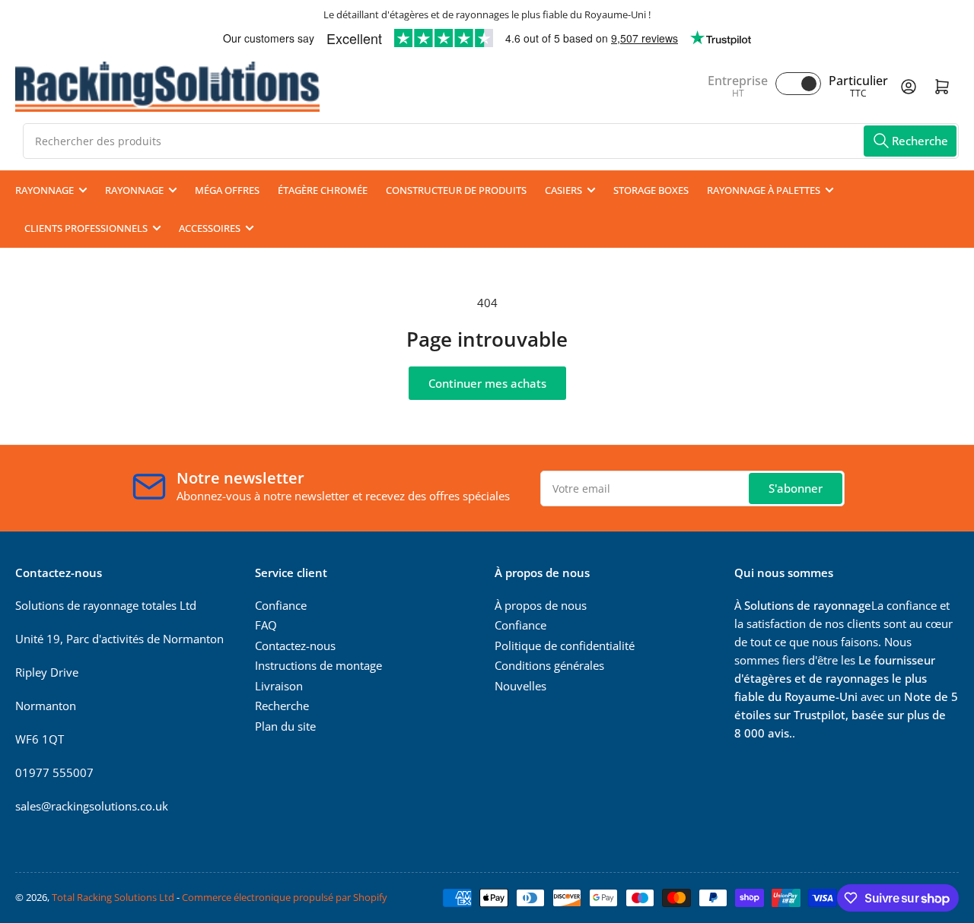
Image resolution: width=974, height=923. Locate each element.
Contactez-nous (295, 645)
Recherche (282, 705)
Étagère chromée (323, 190)
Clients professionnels (86, 228)
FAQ (266, 625)
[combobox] (491, 141)
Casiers (563, 190)
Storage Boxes (651, 190)
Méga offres (227, 190)
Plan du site (285, 726)
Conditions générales (549, 665)
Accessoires (209, 228)
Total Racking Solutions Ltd (113, 897)
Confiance (281, 605)
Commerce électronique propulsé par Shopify (284, 897)
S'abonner (796, 488)
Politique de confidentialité (565, 645)
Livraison (279, 685)
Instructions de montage (318, 665)
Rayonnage (44, 190)
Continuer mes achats (487, 383)
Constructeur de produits (456, 190)
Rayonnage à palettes (763, 190)
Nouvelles (520, 685)
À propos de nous (541, 605)
